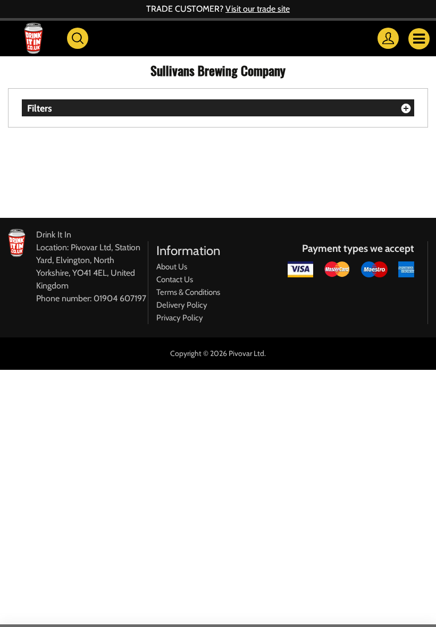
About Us (171, 267)
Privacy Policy (179, 318)
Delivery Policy (181, 305)
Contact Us (174, 279)
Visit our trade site (257, 9)
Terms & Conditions (188, 292)
